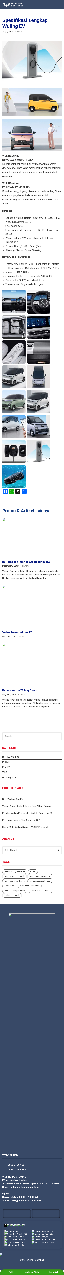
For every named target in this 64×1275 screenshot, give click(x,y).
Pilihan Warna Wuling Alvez (19, 690)
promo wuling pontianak (40, 891)
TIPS (4, 772)
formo (32, 871)
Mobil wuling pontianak (29, 886)
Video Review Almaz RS (17, 632)
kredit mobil (10, 886)
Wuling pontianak (12, 895)
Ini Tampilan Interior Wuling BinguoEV (26, 561)
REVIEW (18, 31)
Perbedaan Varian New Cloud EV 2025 (21, 820)
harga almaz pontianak (14, 876)
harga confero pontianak (40, 876)
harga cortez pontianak (15, 881)
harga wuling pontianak (40, 881)
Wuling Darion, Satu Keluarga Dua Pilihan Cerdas (26, 806)
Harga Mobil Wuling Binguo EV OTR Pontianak (25, 827)
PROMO (6, 762)
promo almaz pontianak (15, 891)
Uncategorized (9, 777)
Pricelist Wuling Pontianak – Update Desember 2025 (28, 813)
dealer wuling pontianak (15, 871)
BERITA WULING (10, 757)
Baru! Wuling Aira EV (12, 799)
